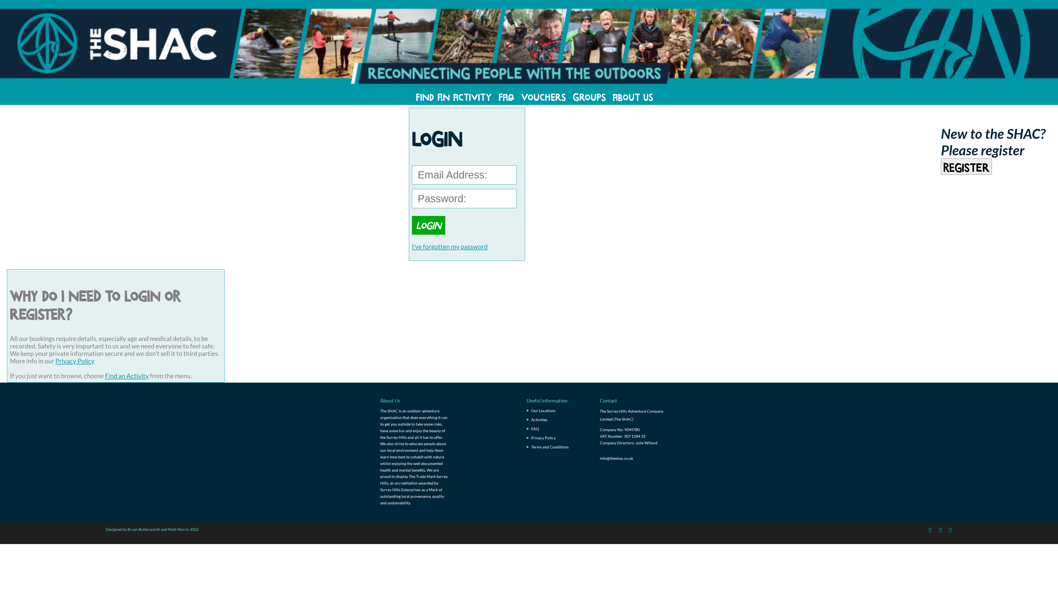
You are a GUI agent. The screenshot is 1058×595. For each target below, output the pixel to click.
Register (966, 166)
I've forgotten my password (450, 246)
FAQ (506, 96)
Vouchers (543, 96)
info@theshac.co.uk (616, 458)
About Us (633, 96)
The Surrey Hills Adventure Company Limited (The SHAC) (631, 415)
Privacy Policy (75, 361)
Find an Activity (454, 96)
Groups (589, 96)
